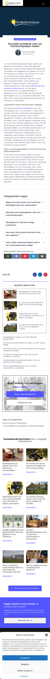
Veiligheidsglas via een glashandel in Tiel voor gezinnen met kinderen (21, 361)
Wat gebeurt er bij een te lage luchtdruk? (25, 223)
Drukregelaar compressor (15, 426)
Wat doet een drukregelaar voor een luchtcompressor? (25, 213)
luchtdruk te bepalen (24, 108)
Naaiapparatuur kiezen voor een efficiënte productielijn (30, 292)
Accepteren (25, 658)
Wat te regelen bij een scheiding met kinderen (36, 567)
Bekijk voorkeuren (25, 671)
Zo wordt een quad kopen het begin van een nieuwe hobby (31, 304)
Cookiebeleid (24, 676)
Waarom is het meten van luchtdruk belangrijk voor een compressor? (25, 203)
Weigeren (25, 664)
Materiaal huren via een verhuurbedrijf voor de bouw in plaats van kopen (31, 316)
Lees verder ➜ (7, 474)
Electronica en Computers (25, 39)
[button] (46, 635)
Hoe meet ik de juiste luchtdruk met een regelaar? (25, 233)
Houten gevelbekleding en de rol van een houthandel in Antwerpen (19, 367)
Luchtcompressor (36, 426)
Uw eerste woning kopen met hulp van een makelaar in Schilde (31, 327)
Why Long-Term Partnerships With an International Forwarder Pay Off (13, 568)
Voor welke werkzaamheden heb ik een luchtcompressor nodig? (25, 243)
